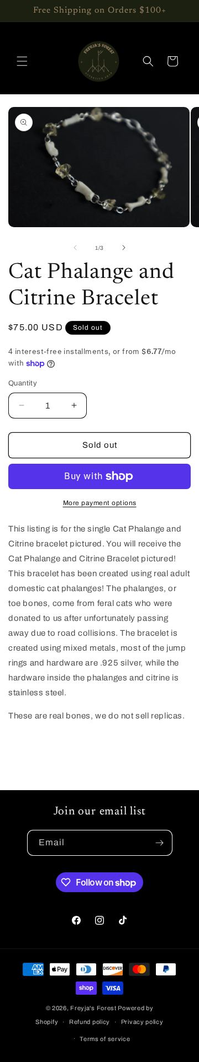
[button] (22, 61)
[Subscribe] (160, 843)
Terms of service (105, 1039)
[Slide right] (124, 247)
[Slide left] (75, 247)
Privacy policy (142, 1021)
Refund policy (89, 1021)
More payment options (100, 503)
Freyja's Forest (93, 1008)
